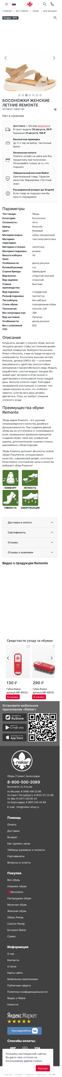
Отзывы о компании (20, 552)
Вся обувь (13, 880)
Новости (12, 1004)
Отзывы (13, 542)
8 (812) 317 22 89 (43, 795)
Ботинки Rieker (16, 930)
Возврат (12, 837)
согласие (28, 1057)
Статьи (11, 966)
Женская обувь (16, 911)
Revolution (16, 892)
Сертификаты (17, 532)
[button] (5, 58)
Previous (8, 657)
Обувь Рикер (15, 917)
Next (52, 657)
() (44, 125)
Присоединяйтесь (21, 1030)
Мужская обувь (17, 904)
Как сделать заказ (18, 843)
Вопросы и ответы (19, 862)
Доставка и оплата (20, 522)
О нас (10, 953)
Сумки (11, 936)
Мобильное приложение (22, 979)
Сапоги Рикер (16, 923)
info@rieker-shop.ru (27, 807)
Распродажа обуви (19, 898)
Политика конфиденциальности (27, 991)
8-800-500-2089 (23, 782)
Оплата (11, 824)
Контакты (13, 960)
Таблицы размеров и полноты (26, 849)
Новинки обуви (17, 886)
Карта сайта (15, 972)
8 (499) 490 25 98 (31, 791)
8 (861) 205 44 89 (36, 802)
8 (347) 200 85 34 (26, 798)
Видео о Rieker (16, 998)
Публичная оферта (19, 985)
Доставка (13, 830)
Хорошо (43, 1068)
